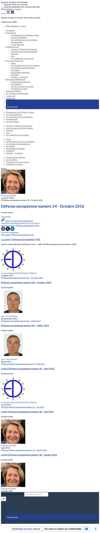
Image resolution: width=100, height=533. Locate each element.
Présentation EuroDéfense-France (25, 35)
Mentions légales (13, 509)
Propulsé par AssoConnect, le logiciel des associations (28, 522)
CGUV (8, 511)
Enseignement (16, 42)
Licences (9, 507)
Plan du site (10, 504)
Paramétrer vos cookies (16, 513)
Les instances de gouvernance (23, 68)
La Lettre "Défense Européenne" (24, 49)
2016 (37, 225)
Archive (4, 225)
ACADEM (15, 75)
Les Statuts (15, 70)
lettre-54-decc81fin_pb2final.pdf (19, 221)
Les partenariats (17, 44)
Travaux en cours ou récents (22, 86)
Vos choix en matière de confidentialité (62, 529)
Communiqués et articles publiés (24, 51)
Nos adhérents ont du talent (22, 58)
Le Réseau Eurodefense (20, 82)
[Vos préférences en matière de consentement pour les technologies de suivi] (95, 528)
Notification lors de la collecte (26, 529)
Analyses (14, 54)
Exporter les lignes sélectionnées (14, 2)
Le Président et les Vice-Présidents (25, 65)
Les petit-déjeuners (19, 37)
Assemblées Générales (20, 72)
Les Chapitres (16, 84)
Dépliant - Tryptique (19, 77)
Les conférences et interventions (24, 40)
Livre (13, 56)
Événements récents (19, 88)
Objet (13, 63)
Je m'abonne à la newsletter (12, 494)
